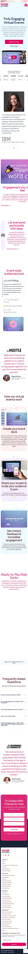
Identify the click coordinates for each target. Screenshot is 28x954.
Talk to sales (14, 46)
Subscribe (14, 944)
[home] (4, 5)
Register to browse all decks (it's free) (14, 662)
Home (3, 861)
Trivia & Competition (7, 882)
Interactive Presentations (8, 903)
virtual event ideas (6, 913)
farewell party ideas (6, 923)
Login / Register (5, 869)
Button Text (25, 1)
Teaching (4, 879)
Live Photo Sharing (6, 905)
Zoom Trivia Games (6, 907)
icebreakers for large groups (9, 915)
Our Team (4, 867)
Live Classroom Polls (7, 902)
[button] (26, 5)
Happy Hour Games (6, 884)
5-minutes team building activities (10, 928)
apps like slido (5, 924)
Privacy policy (4, 952)
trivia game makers (6, 926)
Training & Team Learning (8, 875)
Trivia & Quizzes (5, 894)
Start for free (14, 42)
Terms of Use (11, 952)
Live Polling (4, 892)
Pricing (3, 863)
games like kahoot (6, 919)
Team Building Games (7, 898)
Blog (3, 930)
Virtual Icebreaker (6, 896)
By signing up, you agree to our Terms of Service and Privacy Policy (14, 834)
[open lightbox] (14, 57)
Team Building (5, 877)
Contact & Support (6, 870)
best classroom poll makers (8, 917)
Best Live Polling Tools (7, 912)
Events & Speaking (6, 886)
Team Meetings (5, 888)
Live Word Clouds (6, 900)
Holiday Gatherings (6, 880)
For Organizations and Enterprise (10, 865)
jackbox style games (7, 921)
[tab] (13, 287)
